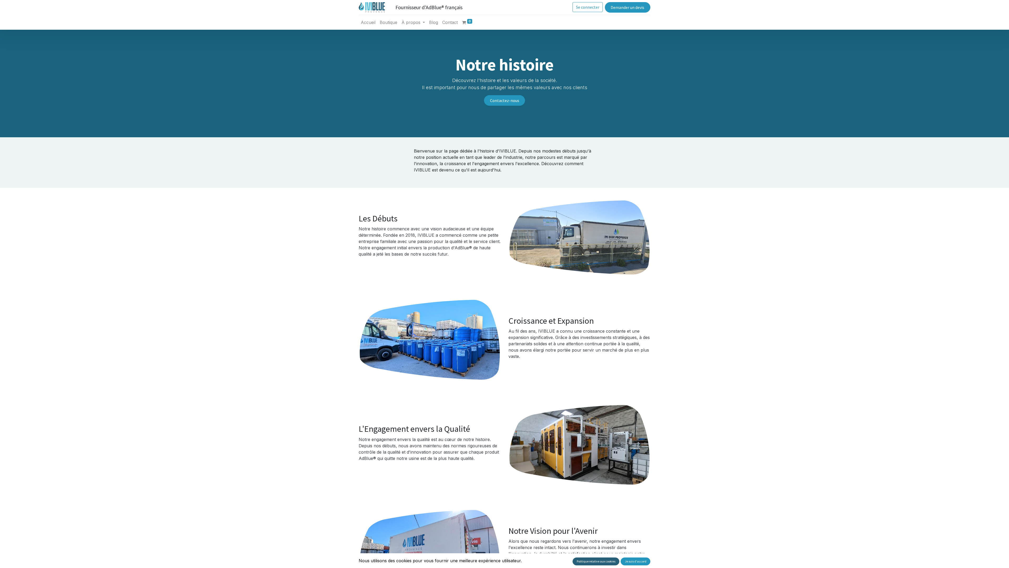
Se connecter (587, 7)
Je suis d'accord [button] (635, 561)
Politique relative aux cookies (596, 561)
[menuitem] (368, 22)
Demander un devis (627, 7)
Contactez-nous (504, 100)
